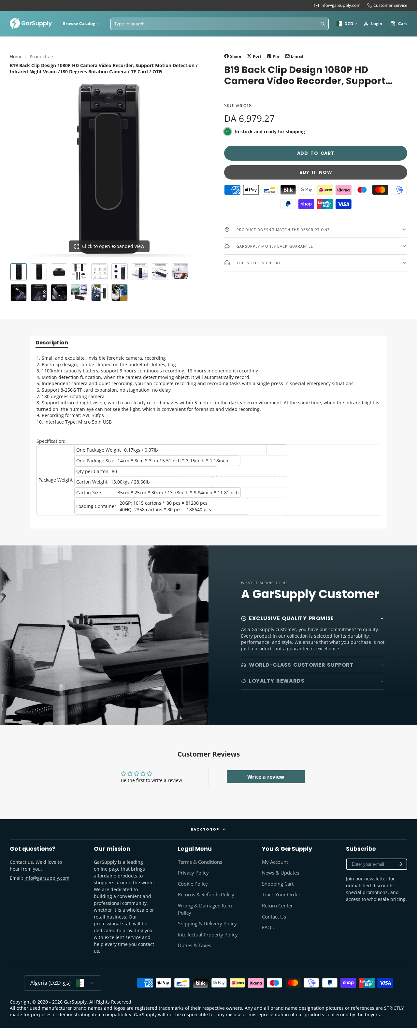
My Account (275, 862)
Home (16, 56)
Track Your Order (281, 894)
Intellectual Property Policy (208, 934)
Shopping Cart (278, 883)
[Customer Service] (387, 5)
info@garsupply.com (341, 5)
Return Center (277, 905)
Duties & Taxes (194, 945)
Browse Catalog (79, 23)
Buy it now (315, 172)
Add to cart (316, 153)
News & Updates (280, 872)
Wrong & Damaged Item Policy (205, 909)
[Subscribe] (401, 864)
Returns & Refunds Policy (206, 894)
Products (39, 56)
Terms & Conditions (200, 862)
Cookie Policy (193, 883)
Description (52, 343)
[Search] (322, 24)
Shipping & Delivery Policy (207, 923)
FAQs (268, 927)
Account (373, 23)
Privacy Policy (193, 872)
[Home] (31, 23)
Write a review (265, 776)
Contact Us (274, 916)
